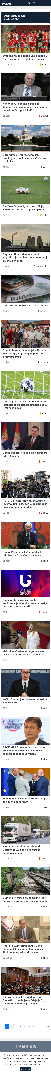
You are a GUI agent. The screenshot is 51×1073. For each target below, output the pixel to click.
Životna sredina (41, 266)
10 (47, 1027)
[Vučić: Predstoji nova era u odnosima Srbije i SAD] (25, 683)
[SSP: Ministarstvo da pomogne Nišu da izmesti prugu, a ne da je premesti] (25, 881)
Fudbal (45, 64)
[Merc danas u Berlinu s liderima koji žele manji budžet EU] (25, 782)
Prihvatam (25, 1069)
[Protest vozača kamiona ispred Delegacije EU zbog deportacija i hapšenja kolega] (25, 830)
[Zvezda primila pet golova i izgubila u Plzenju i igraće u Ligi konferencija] (25, 39)
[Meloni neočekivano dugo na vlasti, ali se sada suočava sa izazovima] (25, 635)
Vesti (46, 660)
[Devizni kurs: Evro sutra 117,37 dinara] (25, 289)
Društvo (44, 116)
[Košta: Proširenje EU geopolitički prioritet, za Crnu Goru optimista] (25, 535)
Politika (44, 167)
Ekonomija (43, 311)
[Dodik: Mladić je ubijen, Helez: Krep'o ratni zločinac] (25, 436)
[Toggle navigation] (45, 3)
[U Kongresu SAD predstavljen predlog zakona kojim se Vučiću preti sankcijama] (25, 139)
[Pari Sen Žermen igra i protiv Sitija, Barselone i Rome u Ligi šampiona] (25, 190)
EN (34, 3)
